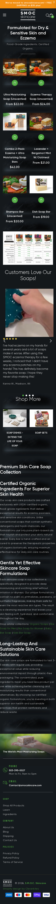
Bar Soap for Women (31, 628)
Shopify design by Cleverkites (21, 888)
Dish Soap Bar (41, 211)
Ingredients (10, 814)
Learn (6, 809)
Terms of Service (13, 862)
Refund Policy (11, 857)
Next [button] (51, 341)
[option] (28, 341)
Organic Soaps (39, 624)
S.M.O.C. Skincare (35, 883)
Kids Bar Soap (22, 632)
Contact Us (10, 840)
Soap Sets (41, 432)
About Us (8, 827)
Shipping (8, 836)
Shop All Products (13, 805)
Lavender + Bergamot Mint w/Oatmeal (41, 153)
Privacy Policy (11, 853)
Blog (6, 831)
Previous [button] (4, 341)
